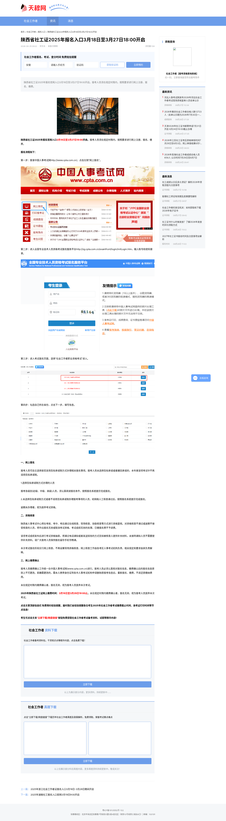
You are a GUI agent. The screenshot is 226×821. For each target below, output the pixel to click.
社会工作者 (31, 21)
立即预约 (138, 64)
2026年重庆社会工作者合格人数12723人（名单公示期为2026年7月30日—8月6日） (183, 113)
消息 (70, 21)
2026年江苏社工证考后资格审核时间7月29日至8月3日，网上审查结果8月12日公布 (182, 142)
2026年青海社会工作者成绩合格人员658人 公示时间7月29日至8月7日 (182, 156)
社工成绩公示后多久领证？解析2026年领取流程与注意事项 (182, 183)
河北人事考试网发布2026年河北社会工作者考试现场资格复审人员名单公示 (183, 99)
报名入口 (41, 32)
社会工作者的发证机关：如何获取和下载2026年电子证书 (181, 209)
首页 (22, 32)
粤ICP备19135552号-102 (113, 810)
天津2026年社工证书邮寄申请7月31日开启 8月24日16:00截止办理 (182, 127)
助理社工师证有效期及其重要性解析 (179, 196)
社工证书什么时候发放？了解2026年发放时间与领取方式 (182, 223)
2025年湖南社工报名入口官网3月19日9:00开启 (55, 794)
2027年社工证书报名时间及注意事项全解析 (182, 237)
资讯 (53, 21)
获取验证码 (112, 64)
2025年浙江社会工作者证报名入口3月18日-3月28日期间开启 (62, 789)
